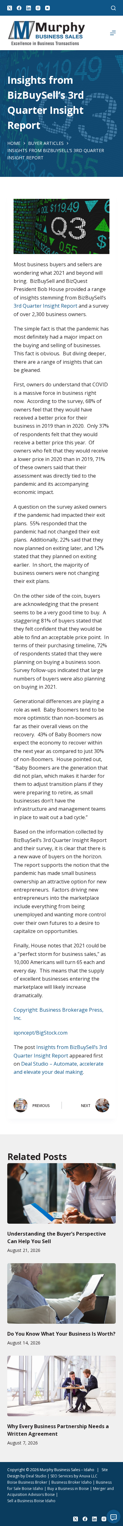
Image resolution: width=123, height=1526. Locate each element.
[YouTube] (47, 8)
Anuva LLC (88, 1476)
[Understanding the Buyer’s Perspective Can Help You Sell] (61, 1193)
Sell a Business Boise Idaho (31, 1500)
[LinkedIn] (28, 8)
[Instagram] (38, 8)
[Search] (113, 8)
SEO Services (61, 1476)
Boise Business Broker (27, 1482)
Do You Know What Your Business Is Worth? (61, 1333)
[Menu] (113, 33)
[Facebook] (19, 8)
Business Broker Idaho (71, 1482)
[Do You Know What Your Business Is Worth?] (61, 1293)
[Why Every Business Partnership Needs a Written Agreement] (61, 1386)
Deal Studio (36, 1476)
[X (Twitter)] (9, 8)
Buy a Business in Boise (68, 1488)
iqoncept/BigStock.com (40, 1032)
